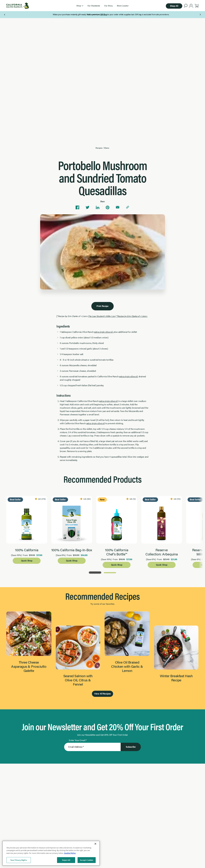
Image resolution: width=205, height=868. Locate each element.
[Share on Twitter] (87, 207)
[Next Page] (200, 14)
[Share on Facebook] (77, 207)
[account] (191, 6)
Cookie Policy (70, 853)
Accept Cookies (86, 860)
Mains (106, 148)
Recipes (99, 148)
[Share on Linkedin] (97, 207)
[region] (51, 853)
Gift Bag (94, 14)
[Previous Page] (5, 14)
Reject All (66, 860)
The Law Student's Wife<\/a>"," (118, 316)
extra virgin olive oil (103, 331)
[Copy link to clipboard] (127, 207)
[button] (79, 5)
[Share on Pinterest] (107, 207)
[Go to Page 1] (95, 572)
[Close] (95, 844)
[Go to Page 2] (110, 572)
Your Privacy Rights (18, 860)
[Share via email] (117, 207)
